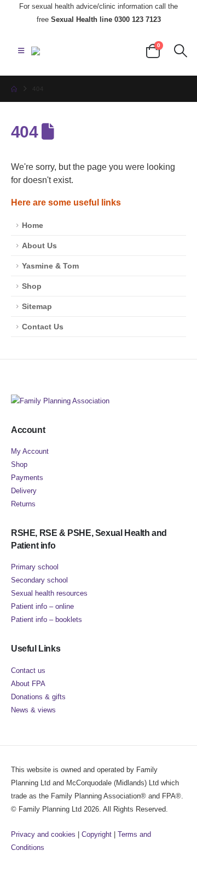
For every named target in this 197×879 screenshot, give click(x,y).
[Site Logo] (86, 51)
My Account (30, 451)
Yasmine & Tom (50, 265)
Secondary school (39, 580)
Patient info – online (42, 606)
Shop (32, 286)
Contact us (28, 670)
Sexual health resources (49, 593)
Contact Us (42, 326)
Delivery (24, 491)
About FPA (28, 684)
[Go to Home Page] (14, 88)
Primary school (35, 567)
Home (32, 225)
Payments (27, 477)
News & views (33, 710)
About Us (39, 245)
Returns (23, 504)
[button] (21, 51)
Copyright (97, 834)
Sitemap (37, 306)
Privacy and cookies (43, 834)
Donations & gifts (38, 697)
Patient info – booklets (46, 619)
